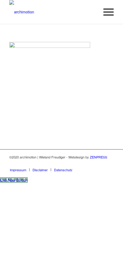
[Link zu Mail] (109, 163)
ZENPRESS (98, 157)
